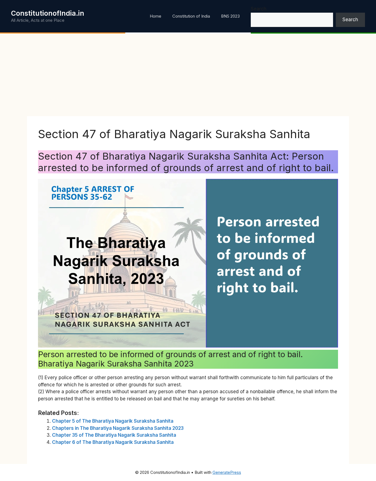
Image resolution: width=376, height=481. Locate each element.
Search (258, 9)
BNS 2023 (230, 16)
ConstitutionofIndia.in (47, 13)
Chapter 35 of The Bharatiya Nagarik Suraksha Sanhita (114, 435)
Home (155, 16)
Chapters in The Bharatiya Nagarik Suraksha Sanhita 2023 (118, 428)
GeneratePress (226, 472)
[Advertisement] (188, 74)
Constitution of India (191, 16)
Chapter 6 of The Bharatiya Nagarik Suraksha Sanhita (113, 442)
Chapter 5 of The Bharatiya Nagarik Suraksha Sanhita (112, 421)
